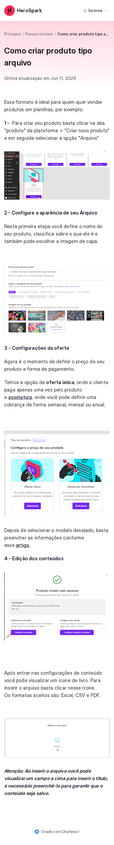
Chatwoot (70, 831)
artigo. (23, 545)
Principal (12, 34)
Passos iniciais (39, 34)
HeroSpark (29, 10)
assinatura (20, 397)
